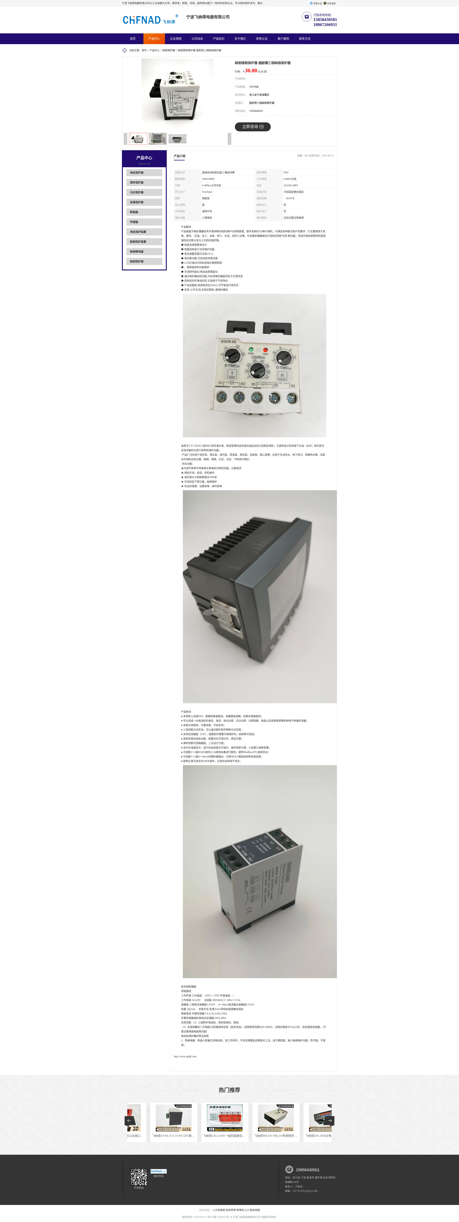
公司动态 (197, 38)
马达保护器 (136, 192)
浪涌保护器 (136, 202)
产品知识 (218, 38)
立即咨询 (250, 126)
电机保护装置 (138, 231)
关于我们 (240, 38)
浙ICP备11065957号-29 (219, 1217)
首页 (133, 38)
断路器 (134, 212)
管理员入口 (242, 1210)
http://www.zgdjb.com (185, 1056)
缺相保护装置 (138, 241)
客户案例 (283, 38)
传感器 (134, 222)
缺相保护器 (168, 50)
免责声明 (231, 1210)
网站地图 (255, 1210)
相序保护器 (136, 182)
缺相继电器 (136, 251)
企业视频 (175, 38)
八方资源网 (218, 1210)
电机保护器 (136, 172)
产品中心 (154, 38)
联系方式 (305, 38)
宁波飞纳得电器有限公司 (247, 1217)
